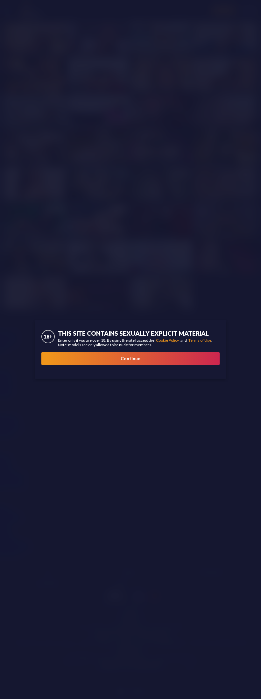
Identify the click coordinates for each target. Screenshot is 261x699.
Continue (130, 358)
